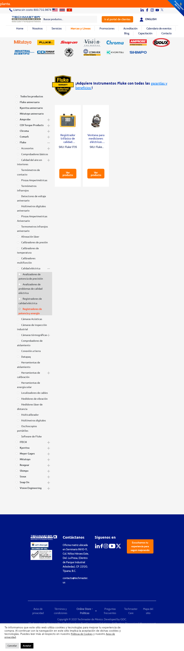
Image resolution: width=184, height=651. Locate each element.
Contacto (166, 33)
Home (19, 28)
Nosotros (37, 28)
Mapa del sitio (148, 611)
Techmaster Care (130, 611)
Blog (126, 33)
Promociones (107, 28)
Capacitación (145, 33)
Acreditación (130, 28)
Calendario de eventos (158, 28)
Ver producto (68, 173)
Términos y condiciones (60, 611)
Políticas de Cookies (82, 634)
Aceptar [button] (27, 645)
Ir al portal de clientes (117, 19)
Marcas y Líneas (81, 28)
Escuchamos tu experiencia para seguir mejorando (140, 546)
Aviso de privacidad (38, 611)
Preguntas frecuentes (110, 611)
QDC (123, 619)
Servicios (57, 28)
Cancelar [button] (12, 645)
